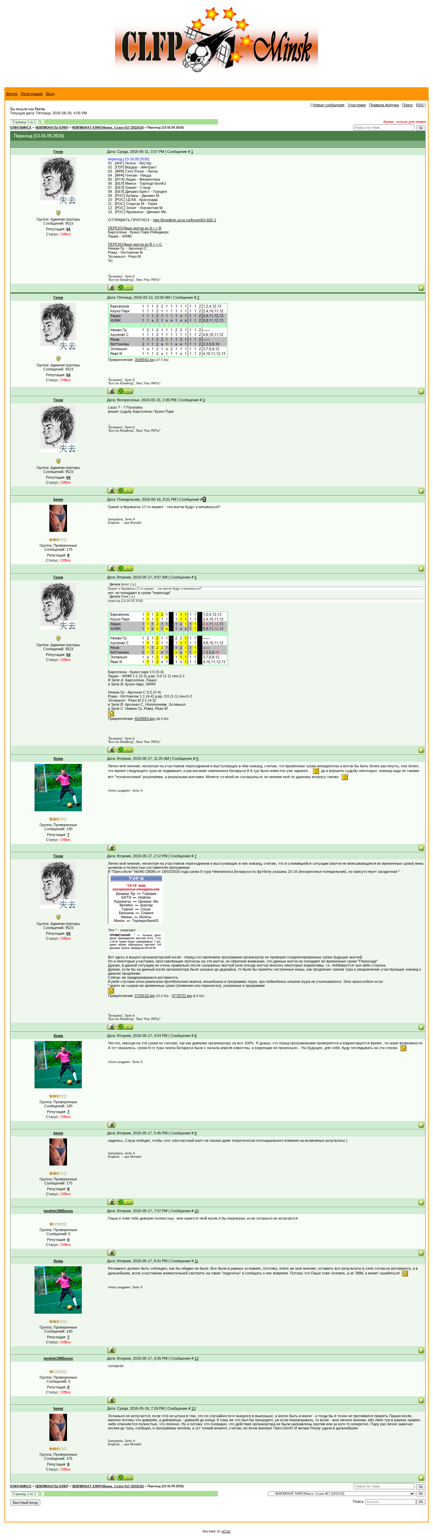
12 (197, 1358)
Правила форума (384, 105)
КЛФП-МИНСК (20, 127)
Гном (58, 152)
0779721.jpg (182, 996)
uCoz (226, 1531)
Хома (58, 758)
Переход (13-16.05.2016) (165, 127)
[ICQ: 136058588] (125, 568)
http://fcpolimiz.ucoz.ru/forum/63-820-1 (184, 220)
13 (193, 1408)
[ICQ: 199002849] (125, 287)
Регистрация (32, 94)
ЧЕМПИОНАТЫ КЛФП (51, 127)
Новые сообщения (328, 105)
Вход (50, 94)
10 (197, 1211)
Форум (12, 94)
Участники (357, 105)
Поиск (407, 105)
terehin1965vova (58, 1211)
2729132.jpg (145, 996)
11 (196, 1261)
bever (58, 499)
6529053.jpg (145, 719)
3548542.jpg (145, 360)
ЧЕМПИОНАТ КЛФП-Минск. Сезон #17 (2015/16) (108, 127)
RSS (420, 105)
